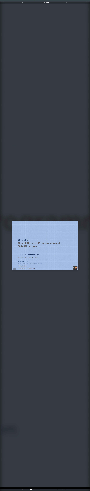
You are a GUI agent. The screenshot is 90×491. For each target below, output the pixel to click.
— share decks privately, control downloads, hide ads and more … (45, 0)
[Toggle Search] (67, 2)
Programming (59, 489)
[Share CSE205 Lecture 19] (65, 489)
